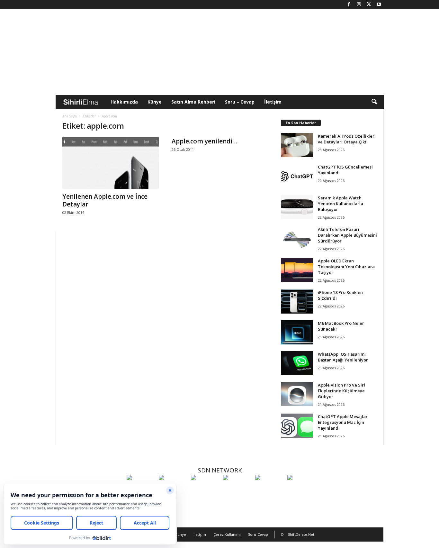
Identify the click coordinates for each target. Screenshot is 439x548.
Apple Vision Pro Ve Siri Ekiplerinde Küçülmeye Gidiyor (341, 390)
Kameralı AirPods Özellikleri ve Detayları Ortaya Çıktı (347, 139)
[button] (374, 102)
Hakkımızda (124, 102)
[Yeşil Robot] (205, 489)
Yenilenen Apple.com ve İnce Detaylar (105, 200)
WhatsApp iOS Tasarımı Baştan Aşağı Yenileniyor (343, 357)
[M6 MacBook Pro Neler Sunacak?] (297, 332)
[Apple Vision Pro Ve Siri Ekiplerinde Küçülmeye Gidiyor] (297, 394)
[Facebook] (349, 4)
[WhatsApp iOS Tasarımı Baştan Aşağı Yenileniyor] (297, 363)
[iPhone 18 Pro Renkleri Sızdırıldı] (297, 301)
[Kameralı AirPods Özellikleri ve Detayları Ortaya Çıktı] (297, 145)
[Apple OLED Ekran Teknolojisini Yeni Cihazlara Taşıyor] (297, 270)
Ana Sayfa (69, 116)
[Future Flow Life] (301, 489)
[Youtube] (379, 4)
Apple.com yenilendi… (204, 141)
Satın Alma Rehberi (193, 102)
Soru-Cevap (258, 534)
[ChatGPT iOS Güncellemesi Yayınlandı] (297, 176)
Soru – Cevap (240, 102)
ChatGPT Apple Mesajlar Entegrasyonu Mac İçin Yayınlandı (343, 422)
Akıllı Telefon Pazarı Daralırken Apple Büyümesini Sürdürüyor (347, 235)
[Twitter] (369, 4)
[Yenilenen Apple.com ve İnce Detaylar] (110, 163)
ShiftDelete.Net (301, 534)
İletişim (273, 102)
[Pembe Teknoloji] (269, 489)
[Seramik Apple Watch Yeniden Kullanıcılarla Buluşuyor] (297, 207)
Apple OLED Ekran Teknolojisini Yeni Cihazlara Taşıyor (346, 266)
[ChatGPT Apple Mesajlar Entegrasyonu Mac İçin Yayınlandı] (297, 426)
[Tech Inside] (237, 489)
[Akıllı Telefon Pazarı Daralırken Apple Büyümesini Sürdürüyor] (297, 238)
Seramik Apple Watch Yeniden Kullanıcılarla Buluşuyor (340, 203)
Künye (155, 102)
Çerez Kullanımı (227, 534)
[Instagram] (359, 4)
